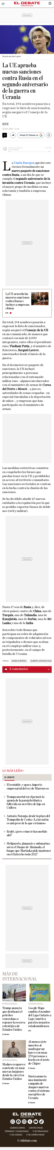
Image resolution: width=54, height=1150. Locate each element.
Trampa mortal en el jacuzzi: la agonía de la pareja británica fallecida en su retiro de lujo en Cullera (26, 802)
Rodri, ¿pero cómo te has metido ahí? (27, 833)
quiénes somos (17, 1128)
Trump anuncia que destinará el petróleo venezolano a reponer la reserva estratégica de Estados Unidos (13, 1019)
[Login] (50, 4)
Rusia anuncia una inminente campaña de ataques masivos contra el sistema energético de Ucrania (39, 1087)
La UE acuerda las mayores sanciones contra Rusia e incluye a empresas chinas (17, 301)
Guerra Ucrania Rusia (42, 661)
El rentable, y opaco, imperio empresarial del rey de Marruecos (28, 786)
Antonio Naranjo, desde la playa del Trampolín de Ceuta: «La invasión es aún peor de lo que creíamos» (28, 819)
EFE (5, 124)
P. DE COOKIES (16, 1135)
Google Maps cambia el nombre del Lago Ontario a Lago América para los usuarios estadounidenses (39, 1017)
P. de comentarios (35, 1135)
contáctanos (36, 1128)
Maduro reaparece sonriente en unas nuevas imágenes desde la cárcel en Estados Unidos (13, 1072)
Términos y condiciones (17, 1131)
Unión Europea (24, 162)
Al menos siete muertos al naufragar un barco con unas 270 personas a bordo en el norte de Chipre (39, 1052)
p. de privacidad (40, 1131)
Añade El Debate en (29, 135)
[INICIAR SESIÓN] (50, 4)
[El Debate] (27, 3)
